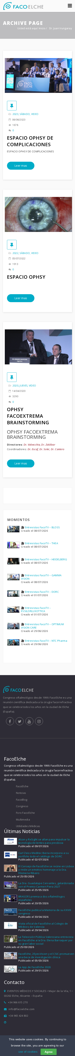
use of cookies (27, 1051)
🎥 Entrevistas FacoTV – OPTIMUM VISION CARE (42, 625)
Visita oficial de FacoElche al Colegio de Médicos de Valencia (43, 925)
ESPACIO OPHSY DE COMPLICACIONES (30, 141)
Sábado (25, 114)
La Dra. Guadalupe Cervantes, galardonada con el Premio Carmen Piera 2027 (46, 884)
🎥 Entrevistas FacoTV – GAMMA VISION (41, 576)
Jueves (23, 385)
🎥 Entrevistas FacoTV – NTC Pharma (44, 640)
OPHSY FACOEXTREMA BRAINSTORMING (28, 416)
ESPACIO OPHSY (26, 276)
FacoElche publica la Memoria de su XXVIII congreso (44, 911)
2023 (15, 114)
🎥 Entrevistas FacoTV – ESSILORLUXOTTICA (36, 609)
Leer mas (20, 165)
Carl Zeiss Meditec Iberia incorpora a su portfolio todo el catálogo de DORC (43, 854)
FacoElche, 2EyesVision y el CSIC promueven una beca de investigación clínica (46, 955)
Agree (49, 1051)
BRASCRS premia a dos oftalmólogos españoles (41, 898)
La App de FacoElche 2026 (34, 967)
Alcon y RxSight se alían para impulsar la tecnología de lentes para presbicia (44, 841)
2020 (15, 385)
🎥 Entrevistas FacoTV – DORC (40, 592)
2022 (15, 253)
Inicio (42, 28)
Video (35, 114)
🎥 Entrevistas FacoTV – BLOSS (40, 527)
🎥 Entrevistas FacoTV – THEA (39, 543)
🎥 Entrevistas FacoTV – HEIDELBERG (44, 559)
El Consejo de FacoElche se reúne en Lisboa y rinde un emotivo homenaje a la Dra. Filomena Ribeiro (46, 869)
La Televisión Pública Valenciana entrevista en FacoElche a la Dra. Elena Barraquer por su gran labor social (45, 940)
